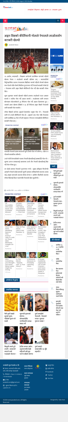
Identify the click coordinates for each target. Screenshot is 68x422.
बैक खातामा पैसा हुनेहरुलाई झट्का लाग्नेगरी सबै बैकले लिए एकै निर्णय (59, 276)
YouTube (50, 378)
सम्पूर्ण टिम (51, 365)
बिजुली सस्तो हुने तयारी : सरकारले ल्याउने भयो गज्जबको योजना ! (10, 350)
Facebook (50, 372)
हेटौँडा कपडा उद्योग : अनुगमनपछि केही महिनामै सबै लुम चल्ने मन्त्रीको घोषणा (26, 350)
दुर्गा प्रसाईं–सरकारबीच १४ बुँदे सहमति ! (41, 349)
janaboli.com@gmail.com (11, 382)
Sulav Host (62, 400)
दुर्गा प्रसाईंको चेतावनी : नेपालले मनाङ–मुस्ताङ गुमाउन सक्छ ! (41, 317)
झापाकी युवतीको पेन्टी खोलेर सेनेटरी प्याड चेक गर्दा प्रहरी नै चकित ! (59, 308)
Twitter (50, 375)
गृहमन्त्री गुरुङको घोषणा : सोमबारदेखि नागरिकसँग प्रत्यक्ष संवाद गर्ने (25, 318)
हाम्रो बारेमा (51, 368)
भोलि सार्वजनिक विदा (59, 261)
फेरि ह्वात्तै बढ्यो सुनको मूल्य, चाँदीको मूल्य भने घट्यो (10, 317)
